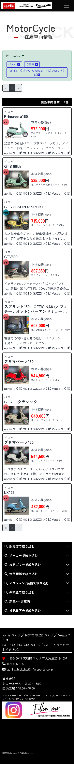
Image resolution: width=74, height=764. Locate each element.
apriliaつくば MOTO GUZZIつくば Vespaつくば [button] (37, 72)
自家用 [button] (30, 64)
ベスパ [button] (12, 64)
